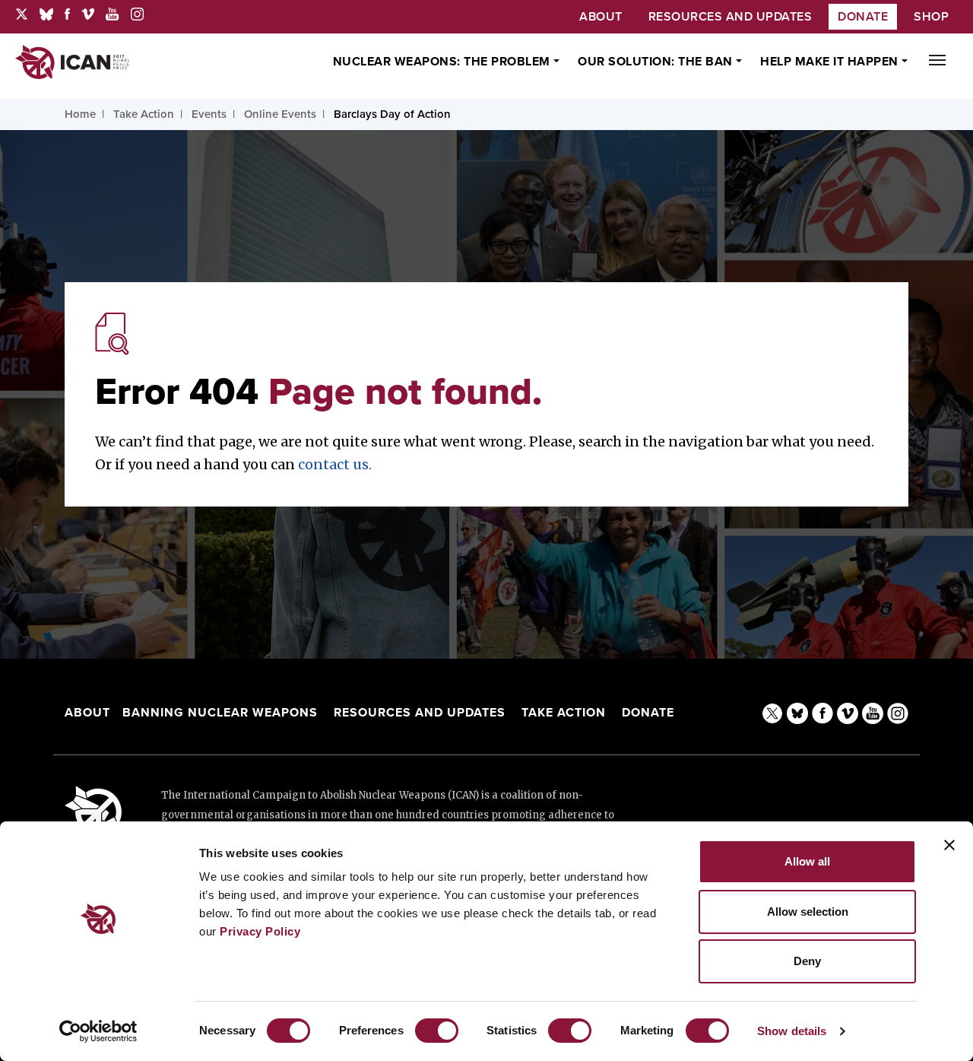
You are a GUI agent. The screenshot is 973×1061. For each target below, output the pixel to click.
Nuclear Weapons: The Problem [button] (443, 61)
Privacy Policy (260, 931)
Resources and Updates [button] (730, 16)
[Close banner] (949, 845)
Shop (931, 16)
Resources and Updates (421, 712)
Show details (791, 1030)
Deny (807, 961)
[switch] (436, 1030)
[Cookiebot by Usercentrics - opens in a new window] (98, 1031)
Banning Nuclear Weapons (220, 712)
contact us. (335, 464)
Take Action (563, 712)
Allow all (807, 861)
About (87, 712)
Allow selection (807, 911)
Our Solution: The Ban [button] (657, 61)
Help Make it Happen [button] (831, 61)
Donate (863, 16)
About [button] (601, 16)
